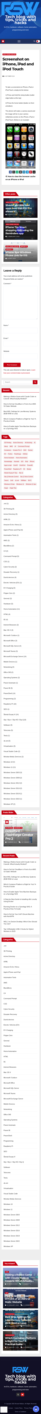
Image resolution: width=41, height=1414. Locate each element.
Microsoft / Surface (10, 635)
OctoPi (15, 465)
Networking (8, 667)
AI (34, 442)
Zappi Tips (13, 488)
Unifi (11, 480)
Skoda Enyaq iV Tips (10, 473)
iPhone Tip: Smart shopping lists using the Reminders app (19, 230)
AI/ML (6, 519)
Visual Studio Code (11, 751)
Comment (7, 283)
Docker (30, 450)
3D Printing (7, 442)
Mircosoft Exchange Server (13, 656)
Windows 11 (9, 249)
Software (7, 725)
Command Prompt (23, 446)
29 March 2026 (12, 1284)
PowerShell (7, 469)
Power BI (7, 688)
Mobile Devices (9, 662)
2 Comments (28, 842)
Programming (8, 699)
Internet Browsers (10, 625)
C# (5, 551)
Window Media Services (12, 757)
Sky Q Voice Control (26, 476)
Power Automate (10, 683)
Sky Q (21, 473)
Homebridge (8, 461)
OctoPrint (22, 465)
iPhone (32, 461)
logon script (8, 465)
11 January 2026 (13, 1326)
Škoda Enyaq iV (9, 714)
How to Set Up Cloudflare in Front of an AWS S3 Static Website (20, 1298)
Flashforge (17, 454)
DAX (24, 450)
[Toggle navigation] (19, 41)
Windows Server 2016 (12, 788)
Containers (7, 450)
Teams (6, 480)
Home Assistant (9, 457)
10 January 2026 (13, 1347)
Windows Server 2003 (12, 772)
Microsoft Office (9, 641)
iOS (22, 461)
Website (6, 351)
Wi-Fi (29, 480)
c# (15, 446)
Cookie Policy (19, 1408)
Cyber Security (9, 567)
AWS (11, 446)
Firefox (10, 454)
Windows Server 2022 (12, 799)
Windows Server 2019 (12, 793)
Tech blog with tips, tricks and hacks (20, 19)
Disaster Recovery (10, 572)
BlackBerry (8, 546)
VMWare (23, 480)
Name (6, 325)
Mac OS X (7, 630)
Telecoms (7, 730)
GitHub (25, 454)
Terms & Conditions (20, 1411)
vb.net (17, 480)
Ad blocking (28, 442)
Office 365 (7, 672)
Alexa (6, 446)
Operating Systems (10, 677)
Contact (11, 1408)
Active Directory (18, 442)
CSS (5, 561)
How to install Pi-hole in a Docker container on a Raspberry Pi (18, 836)
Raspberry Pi (17, 469)
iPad (26, 461)
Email (6, 338)
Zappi (6, 488)
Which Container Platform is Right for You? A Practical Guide (20, 1341)
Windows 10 (24, 246)
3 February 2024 (13, 236)
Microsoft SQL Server (11, 646)
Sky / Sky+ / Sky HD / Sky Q (14, 720)
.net (5, 503)
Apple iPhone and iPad (9, 54)
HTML (6, 614)
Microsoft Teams (9, 651)
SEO (5, 709)
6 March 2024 (12, 214)
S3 (24, 469)
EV (5, 454)
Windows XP (8, 804)
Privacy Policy (28, 1408)
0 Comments (26, 1284)
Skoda (29, 469)
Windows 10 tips (9, 484)
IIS (5, 619)
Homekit (16, 461)
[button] (34, 41)
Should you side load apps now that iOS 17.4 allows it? (18, 208)
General (6, 598)
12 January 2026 (13, 1305)
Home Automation (21, 457)
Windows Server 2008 (12, 778)
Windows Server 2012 (12, 783)
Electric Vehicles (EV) (11, 583)
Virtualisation (8, 746)
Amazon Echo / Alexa (11, 525)
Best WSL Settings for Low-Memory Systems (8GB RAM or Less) (18, 1320)
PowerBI (30, 465)
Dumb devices (9, 577)
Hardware (7, 604)
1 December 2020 (13, 842)
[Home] (2, 41)
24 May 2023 (11, 258)
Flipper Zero (8, 593)
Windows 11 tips (31, 484)
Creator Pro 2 (17, 450)
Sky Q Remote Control (11, 476)
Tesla (5, 735)
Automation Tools (10, 535)
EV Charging (8, 588)
